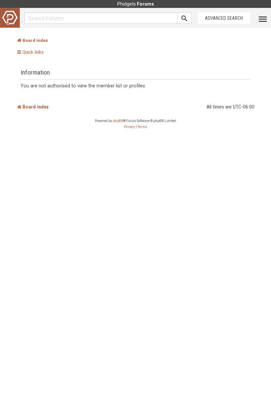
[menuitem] (129, 127)
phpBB (118, 121)
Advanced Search (224, 18)
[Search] (184, 18)
